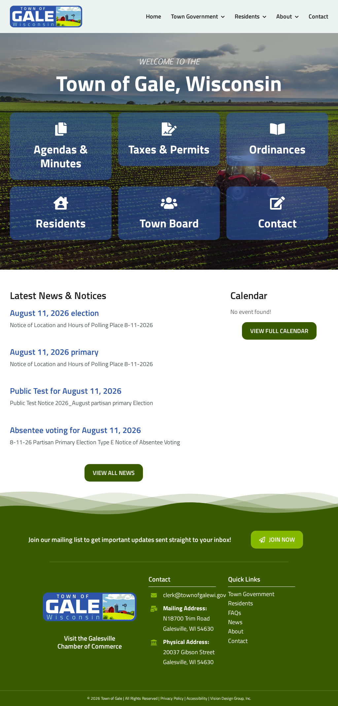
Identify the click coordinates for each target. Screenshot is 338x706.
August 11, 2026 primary (54, 352)
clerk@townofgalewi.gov (194, 594)
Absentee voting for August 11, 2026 (75, 430)
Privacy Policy (172, 698)
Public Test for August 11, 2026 (65, 391)
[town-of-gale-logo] (46, 8)
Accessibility (196, 698)
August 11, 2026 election (54, 313)
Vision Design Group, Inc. (230, 698)
